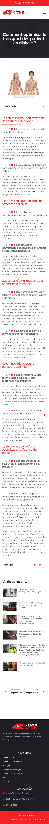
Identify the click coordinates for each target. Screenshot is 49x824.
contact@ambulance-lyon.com (18, 793)
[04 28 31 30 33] (4, 805)
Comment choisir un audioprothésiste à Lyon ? (31, 590)
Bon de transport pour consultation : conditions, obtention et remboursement (30, 620)
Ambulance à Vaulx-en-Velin (13, 774)
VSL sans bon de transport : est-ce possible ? (32, 664)
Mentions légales (26, 819)
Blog (4, 778)
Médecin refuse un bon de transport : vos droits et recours (31, 634)
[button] (44, 13)
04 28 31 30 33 (11, 805)
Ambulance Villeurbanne (12, 762)
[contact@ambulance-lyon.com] (4, 793)
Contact (6, 782)
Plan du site (40, 819)
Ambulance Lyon (9, 758)
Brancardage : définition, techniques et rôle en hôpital (30, 605)
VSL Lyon (6, 766)
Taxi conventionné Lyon (12, 770)
